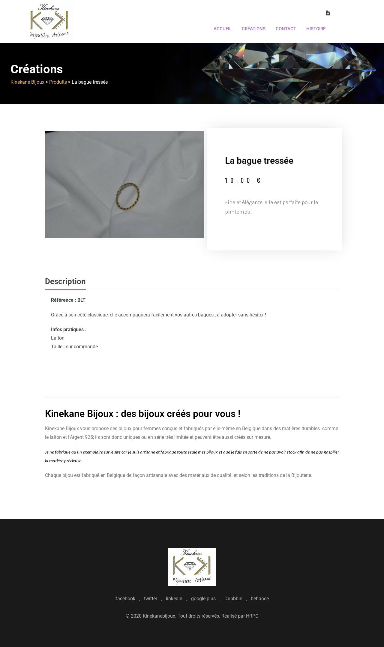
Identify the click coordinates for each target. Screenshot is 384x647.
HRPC (252, 616)
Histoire (316, 28)
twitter (150, 598)
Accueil (223, 28)
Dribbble (233, 598)
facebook (125, 598)
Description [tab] (65, 281)
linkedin (174, 598)
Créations (254, 28)
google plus (203, 598)
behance (260, 598)
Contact (286, 28)
